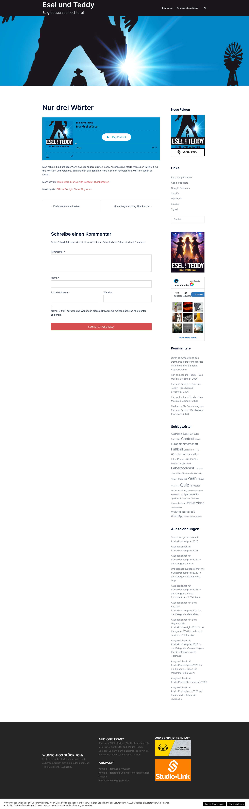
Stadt (179, 498)
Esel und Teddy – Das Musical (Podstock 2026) (186, 388)
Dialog (198, 439)
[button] (205, 8)
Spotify (175, 193)
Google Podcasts (180, 188)
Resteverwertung (179, 490)
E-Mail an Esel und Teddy (129, 746)
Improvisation (190, 454)
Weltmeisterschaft (183, 511)
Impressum (167, 8)
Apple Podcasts (179, 182)
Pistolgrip (115, 780)
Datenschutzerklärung (187, 8)
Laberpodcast (182, 468)
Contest (187, 438)
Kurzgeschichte (185, 463)
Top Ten (186, 498)
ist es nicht (53, 759)
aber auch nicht (76, 759)
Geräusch (188, 450)
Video (200, 503)
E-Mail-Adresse (60, 292)
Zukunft (199, 516)
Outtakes (182, 479)
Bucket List (188, 434)
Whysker (125, 768)
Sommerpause (177, 494)
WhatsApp (177, 516)
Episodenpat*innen (181, 177)
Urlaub (190, 503)
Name (55, 277)
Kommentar (58, 251)
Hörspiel (176, 454)
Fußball (177, 449)
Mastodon (176, 198)
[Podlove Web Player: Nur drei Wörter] (101, 138)
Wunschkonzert (189, 516)
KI (197, 459)
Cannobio (175, 439)
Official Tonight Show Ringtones (74, 189)
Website (107, 292)
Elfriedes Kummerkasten (66, 206)
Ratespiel (195, 485)
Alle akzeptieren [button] (236, 804)
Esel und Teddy (68, 4)
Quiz (184, 485)
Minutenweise (188, 473)
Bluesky (175, 203)
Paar (191, 478)
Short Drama (198, 491)
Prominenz (175, 486)
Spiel (173, 498)
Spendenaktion (191, 494)
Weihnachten (176, 508)
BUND (196, 434)
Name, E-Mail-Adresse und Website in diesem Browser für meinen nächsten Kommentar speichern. (98, 312)
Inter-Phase (177, 459)
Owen (174, 357)
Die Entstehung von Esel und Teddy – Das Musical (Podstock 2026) (187, 410)
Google (196, 450)
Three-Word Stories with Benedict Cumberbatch (83, 181)
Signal (174, 209)
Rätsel (190, 491)
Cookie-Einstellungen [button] (214, 804)
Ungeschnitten (178, 503)
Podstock (200, 479)
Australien (176, 433)
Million (178, 473)
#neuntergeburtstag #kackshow (131, 206)
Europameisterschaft (184, 444)
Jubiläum (190, 459)
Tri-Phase (194, 498)
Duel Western (127, 772)
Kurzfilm (174, 463)
